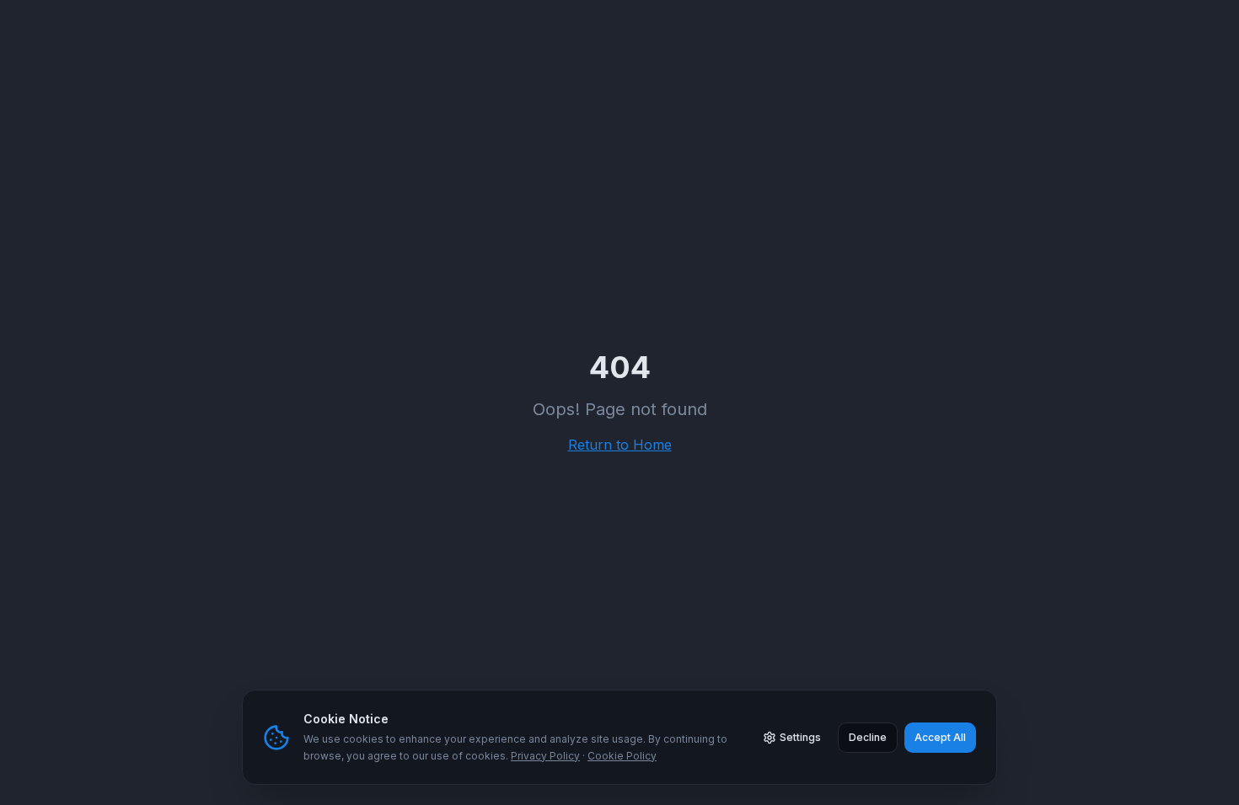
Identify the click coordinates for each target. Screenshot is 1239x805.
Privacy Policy (545, 755)
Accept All (940, 737)
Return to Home (620, 444)
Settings (800, 737)
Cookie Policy (622, 755)
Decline (868, 737)
